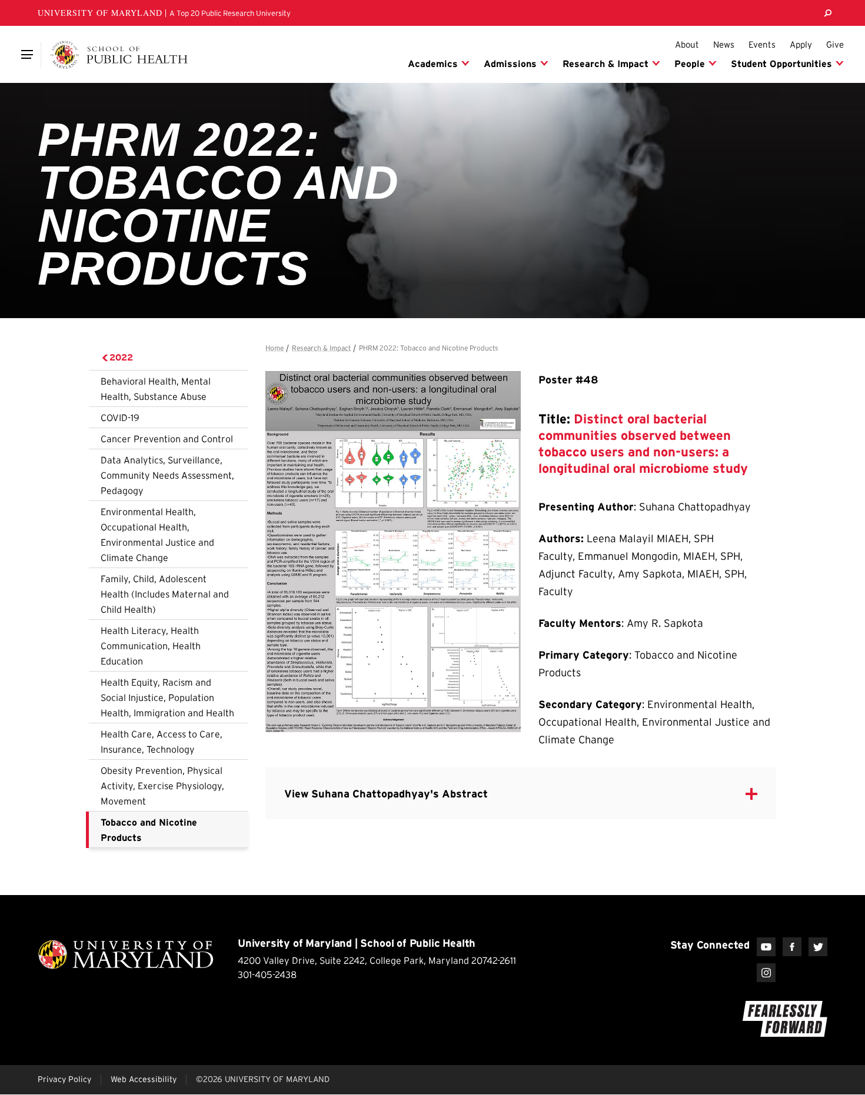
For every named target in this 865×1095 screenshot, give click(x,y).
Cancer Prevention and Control (167, 438)
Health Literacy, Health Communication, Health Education (151, 645)
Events (762, 44)
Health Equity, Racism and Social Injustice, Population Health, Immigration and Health (167, 697)
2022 (121, 357)
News (723, 44)
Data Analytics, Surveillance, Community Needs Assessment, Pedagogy (167, 475)
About (687, 44)
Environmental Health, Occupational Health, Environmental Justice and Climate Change (157, 534)
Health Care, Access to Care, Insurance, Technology (161, 742)
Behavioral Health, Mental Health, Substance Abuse (156, 389)
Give (835, 44)
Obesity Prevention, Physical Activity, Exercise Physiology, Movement (162, 785)
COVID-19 (120, 417)
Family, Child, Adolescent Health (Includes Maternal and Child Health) (165, 594)
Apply (801, 44)
